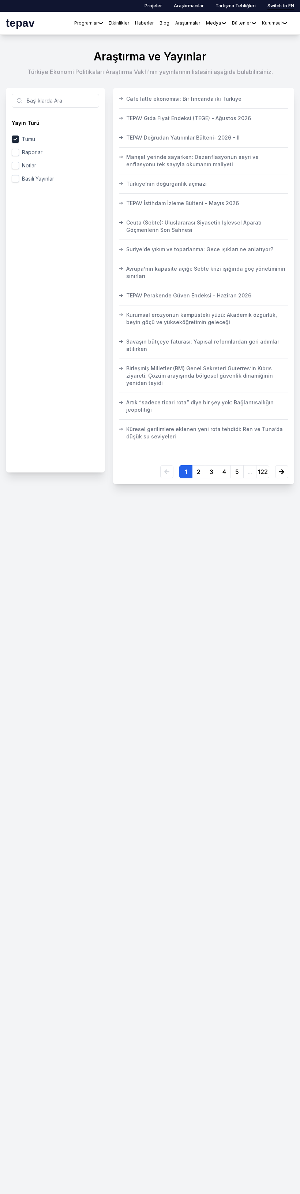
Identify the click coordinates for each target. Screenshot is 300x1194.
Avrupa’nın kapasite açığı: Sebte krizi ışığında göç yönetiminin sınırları (202, 272)
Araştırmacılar (189, 5)
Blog (164, 23)
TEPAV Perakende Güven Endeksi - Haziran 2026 (185, 295)
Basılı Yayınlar (38, 178)
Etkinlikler (119, 23)
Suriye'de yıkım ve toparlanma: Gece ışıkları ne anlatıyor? (196, 249)
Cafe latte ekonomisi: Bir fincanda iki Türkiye (180, 98)
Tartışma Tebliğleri (235, 5)
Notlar (29, 165)
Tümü (28, 139)
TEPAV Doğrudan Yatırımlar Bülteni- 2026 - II (179, 137)
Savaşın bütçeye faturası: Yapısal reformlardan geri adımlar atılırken (199, 345)
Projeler (153, 5)
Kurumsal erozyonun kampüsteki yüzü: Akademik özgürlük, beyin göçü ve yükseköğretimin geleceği (198, 318)
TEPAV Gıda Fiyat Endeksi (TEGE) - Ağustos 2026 (185, 118)
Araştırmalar (187, 23)
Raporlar (32, 152)
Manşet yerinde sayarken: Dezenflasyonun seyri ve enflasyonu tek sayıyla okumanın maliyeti (189, 160)
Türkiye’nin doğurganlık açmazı (163, 183)
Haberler (144, 23)
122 (263, 471)
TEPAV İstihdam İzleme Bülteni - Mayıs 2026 (179, 203)
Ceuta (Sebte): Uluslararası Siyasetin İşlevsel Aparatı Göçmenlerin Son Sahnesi (190, 226)
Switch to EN (280, 5)
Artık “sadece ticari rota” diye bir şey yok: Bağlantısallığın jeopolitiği (196, 406)
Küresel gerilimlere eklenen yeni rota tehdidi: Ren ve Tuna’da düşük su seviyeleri (201, 433)
